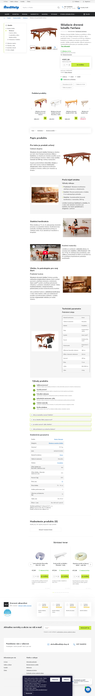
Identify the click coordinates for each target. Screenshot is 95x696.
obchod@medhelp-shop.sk (59, 644)
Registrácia (87, 1)
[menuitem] (7, 14)
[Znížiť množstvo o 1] (64, 65)
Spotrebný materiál (11, 48)
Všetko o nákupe (14, 1)
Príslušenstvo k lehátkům (14, 39)
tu (24, 686)
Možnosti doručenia (67, 54)
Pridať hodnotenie (45, 530)
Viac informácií (65, 46)
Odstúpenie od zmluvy (31, 670)
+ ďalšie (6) (54, 49)
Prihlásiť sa (85, 628)
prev (31, 564)
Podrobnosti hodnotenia (81, 31)
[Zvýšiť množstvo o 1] (69, 65)
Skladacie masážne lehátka (56, 443)
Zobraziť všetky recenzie (24, 606)
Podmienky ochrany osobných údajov (35, 673)
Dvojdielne (60, 463)
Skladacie (11, 30)
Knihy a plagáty (10, 50)
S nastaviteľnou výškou (14, 35)
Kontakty (22, 1)
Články (28, 1)
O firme (5, 1)
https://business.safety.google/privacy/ (36, 690)
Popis (33, 130)
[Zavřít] (91, 680)
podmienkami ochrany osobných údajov (66, 632)
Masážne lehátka (11, 28)
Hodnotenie (40, 130)
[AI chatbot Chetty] (88, 690)
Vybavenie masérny (11, 43)
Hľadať (58, 7)
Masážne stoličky (13, 37)
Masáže (10, 25)
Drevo (61, 455)
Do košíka (80, 65)
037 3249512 (68, 7)
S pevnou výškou (13, 33)
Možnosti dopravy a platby (32, 664)
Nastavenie (29, 693)
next (90, 564)
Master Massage (68, 72)
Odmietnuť (55, 680)
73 (62, 481)
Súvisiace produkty (50, 130)
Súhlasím (66, 680)
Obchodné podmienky (31, 662)
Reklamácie (29, 667)
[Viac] (86, 14)
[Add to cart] (45, 118)
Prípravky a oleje (11, 45)
